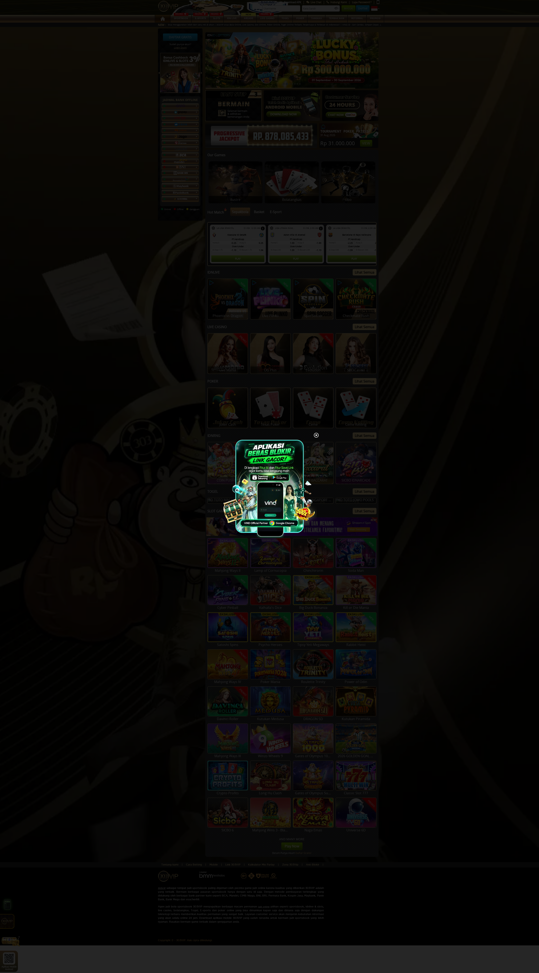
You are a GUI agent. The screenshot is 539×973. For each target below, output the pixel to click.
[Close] (316, 435)
